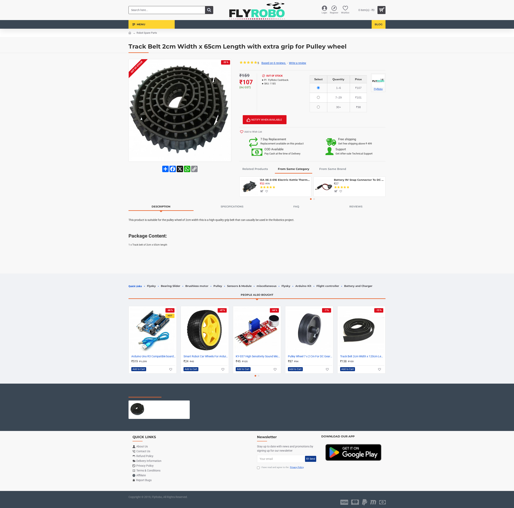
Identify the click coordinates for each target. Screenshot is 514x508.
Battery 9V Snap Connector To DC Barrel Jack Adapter (359, 179)
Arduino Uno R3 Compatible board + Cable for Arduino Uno (153, 356)
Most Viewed (178, 393)
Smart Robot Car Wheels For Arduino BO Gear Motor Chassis (206, 356)
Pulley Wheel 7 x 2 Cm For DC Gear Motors (310, 356)
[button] (311, 199)
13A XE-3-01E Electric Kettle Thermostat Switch (285, 179)
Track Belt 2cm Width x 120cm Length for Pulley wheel (362, 356)
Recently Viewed (145, 393)
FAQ (296, 206)
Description (161, 206)
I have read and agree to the (282, 467)
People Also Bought (257, 294)
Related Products (255, 169)
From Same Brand (332, 169)
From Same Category (293, 169)
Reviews (355, 206)
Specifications (232, 206)
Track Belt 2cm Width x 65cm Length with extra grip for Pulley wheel (167, 403)
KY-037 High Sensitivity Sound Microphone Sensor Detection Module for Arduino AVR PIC (258, 356)
